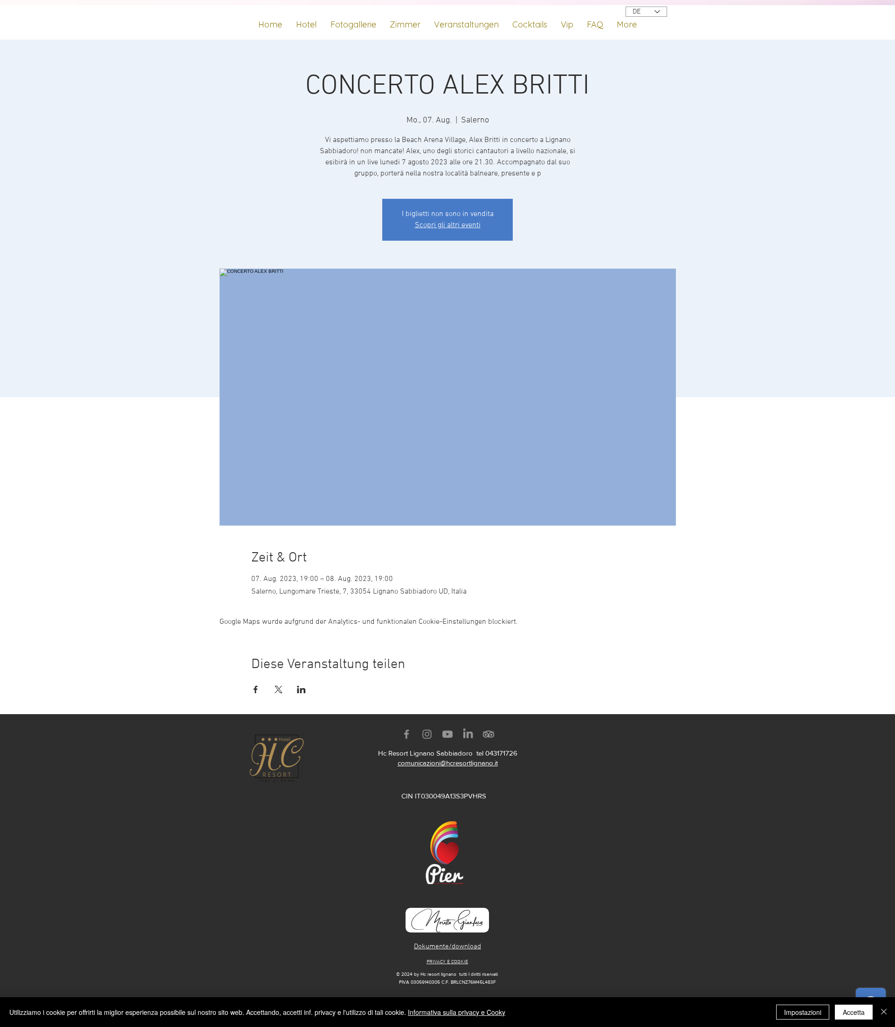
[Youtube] (447, 734)
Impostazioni (802, 1012)
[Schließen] (883, 1012)
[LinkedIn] (468, 734)
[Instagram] (427, 734)
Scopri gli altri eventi (448, 225)
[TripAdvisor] (488, 734)
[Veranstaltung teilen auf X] (278, 689)
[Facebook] (406, 734)
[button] (466, 20)
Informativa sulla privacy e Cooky (456, 1012)
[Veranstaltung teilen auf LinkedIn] (301, 689)
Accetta (854, 1012)
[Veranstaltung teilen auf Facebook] (255, 689)
